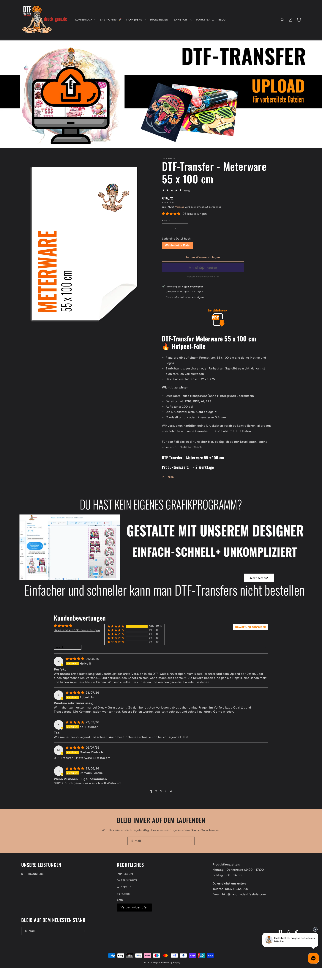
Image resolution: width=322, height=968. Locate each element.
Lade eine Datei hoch (176, 238)
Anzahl (166, 220)
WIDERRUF (124, 887)
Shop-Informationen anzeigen (185, 297)
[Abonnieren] (190, 841)
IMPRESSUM (125, 874)
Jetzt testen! (259, 578)
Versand (179, 207)
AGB (120, 900)
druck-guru (155, 962)
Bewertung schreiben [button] (250, 627)
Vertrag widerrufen (134, 907)
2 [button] (156, 791)
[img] (75, 659)
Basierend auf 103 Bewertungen (77, 630)
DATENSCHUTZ (127, 880)
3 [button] (161, 791)
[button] (85, 20)
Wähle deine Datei (177, 245)
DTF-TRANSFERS (32, 874)
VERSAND (123, 893)
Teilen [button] (170, 477)
